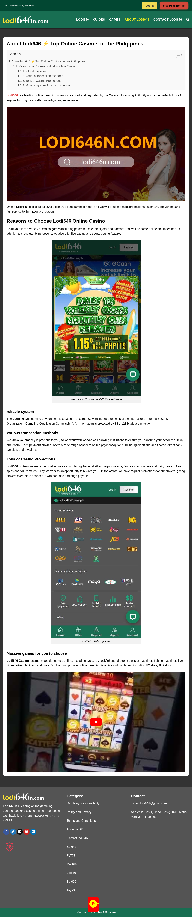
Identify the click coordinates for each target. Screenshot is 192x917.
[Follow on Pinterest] (26, 832)
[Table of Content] (179, 55)
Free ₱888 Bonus (173, 5)
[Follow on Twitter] (13, 832)
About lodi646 (137, 19)
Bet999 (71, 881)
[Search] (187, 19)
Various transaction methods (44, 75)
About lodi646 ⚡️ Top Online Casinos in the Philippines (49, 61)
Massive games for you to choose (48, 85)
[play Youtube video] (96, 722)
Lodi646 (82, 19)
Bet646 (71, 846)
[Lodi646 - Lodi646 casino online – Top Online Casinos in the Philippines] (25, 19)
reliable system (36, 71)
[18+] (10, 846)
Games (115, 19)
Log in (150, 5)
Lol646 (71, 872)
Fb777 (71, 855)
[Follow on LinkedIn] (33, 832)
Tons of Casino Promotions (43, 80)
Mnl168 (72, 864)
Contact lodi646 (167, 19)
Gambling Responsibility (83, 803)
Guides (99, 19)
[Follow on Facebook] (6, 832)
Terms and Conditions (81, 820)
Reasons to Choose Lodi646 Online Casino (47, 66)
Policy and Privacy (79, 812)
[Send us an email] (20, 832)
